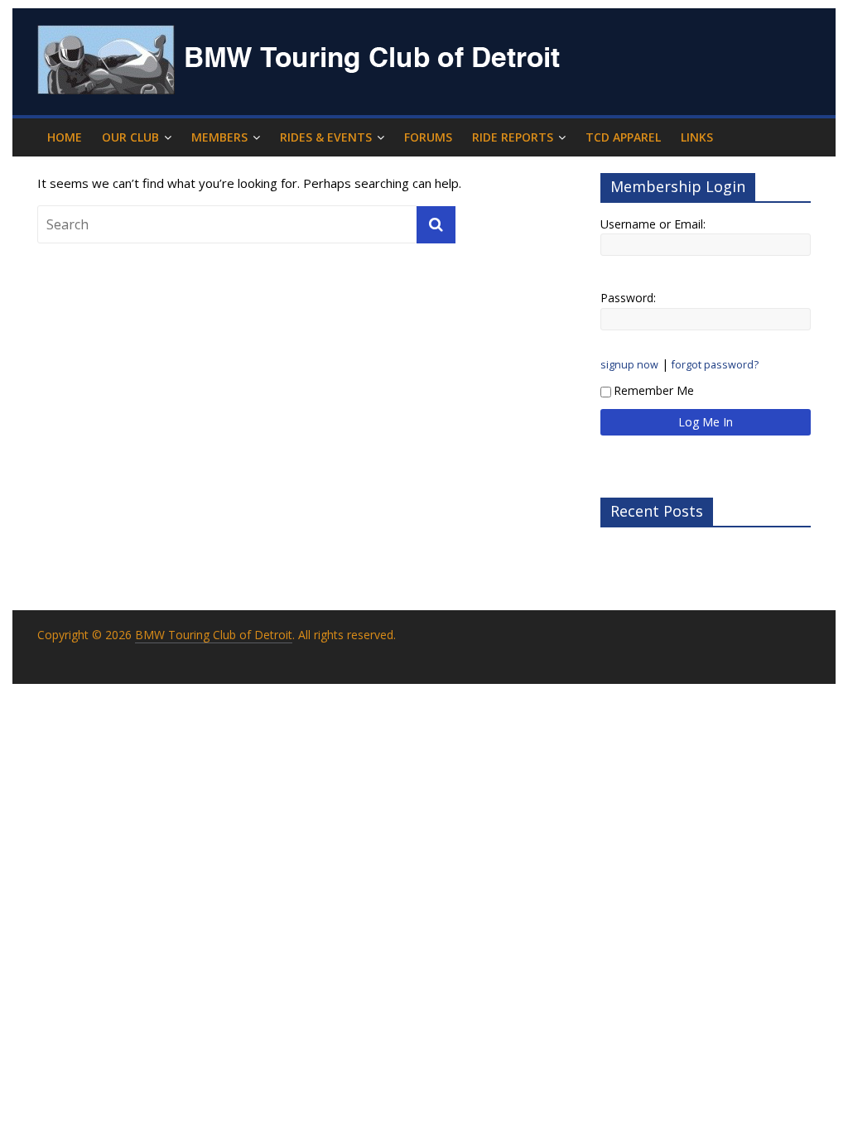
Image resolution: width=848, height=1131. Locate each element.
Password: (628, 298)
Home (64, 137)
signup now (629, 365)
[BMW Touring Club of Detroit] (302, 35)
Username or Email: (653, 224)
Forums (428, 137)
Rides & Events (326, 137)
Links (697, 137)
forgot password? (715, 365)
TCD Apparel (623, 137)
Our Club (130, 137)
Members (219, 137)
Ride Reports (512, 137)
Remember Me (654, 390)
